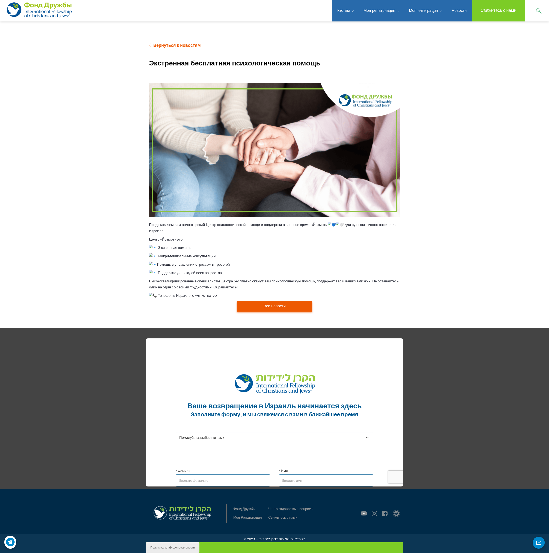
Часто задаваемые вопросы (290, 509)
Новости (459, 10)
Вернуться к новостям (177, 45)
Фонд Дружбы (244, 509)
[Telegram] (10, 542)
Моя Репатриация (247, 518)
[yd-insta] (374, 513)
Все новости (275, 306)
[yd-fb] (385, 513)
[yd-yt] (364, 513)
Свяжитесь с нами (498, 10)
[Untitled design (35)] (396, 513)
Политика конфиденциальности (172, 547)
